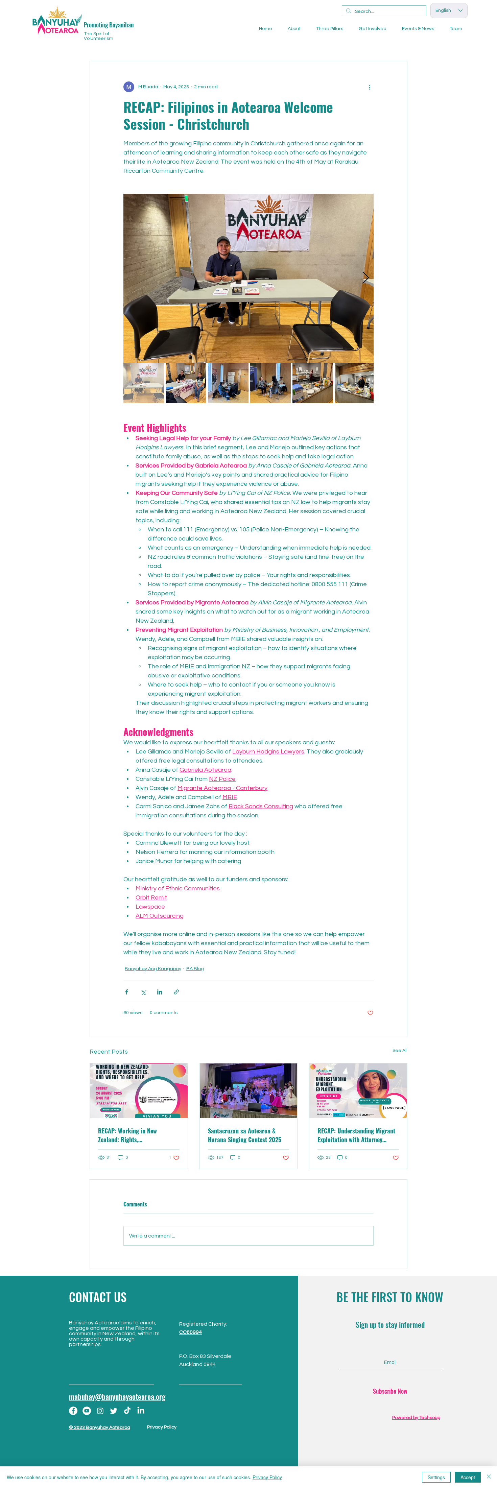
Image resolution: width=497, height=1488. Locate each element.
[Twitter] (114, 1411)
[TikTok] (127, 1411)
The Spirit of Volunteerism (98, 36)
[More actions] (369, 87)
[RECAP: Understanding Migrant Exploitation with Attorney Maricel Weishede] (358, 1090)
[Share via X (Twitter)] (143, 992)
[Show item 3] (228, 383)
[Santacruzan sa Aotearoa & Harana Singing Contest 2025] (249, 1090)
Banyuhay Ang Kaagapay (153, 968)
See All (400, 1050)
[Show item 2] (186, 383)
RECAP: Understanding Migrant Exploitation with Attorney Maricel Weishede (356, 1135)
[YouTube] (86, 1411)
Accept (467, 1477)
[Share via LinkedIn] (160, 992)
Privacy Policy (161, 1427)
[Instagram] (100, 1411)
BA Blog (195, 968)
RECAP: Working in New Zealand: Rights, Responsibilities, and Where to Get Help (136, 1135)
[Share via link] (176, 992)
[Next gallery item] (366, 278)
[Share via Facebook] (126, 992)
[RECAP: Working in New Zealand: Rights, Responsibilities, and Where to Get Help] (139, 1090)
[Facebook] (73, 1411)
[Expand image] (248, 278)
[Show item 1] (143, 383)
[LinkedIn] (141, 1411)
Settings (436, 1477)
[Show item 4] (270, 383)
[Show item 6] (355, 383)
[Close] (489, 1477)
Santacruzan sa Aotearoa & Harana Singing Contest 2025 (244, 1135)
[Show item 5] (312, 383)
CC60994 (190, 1332)
